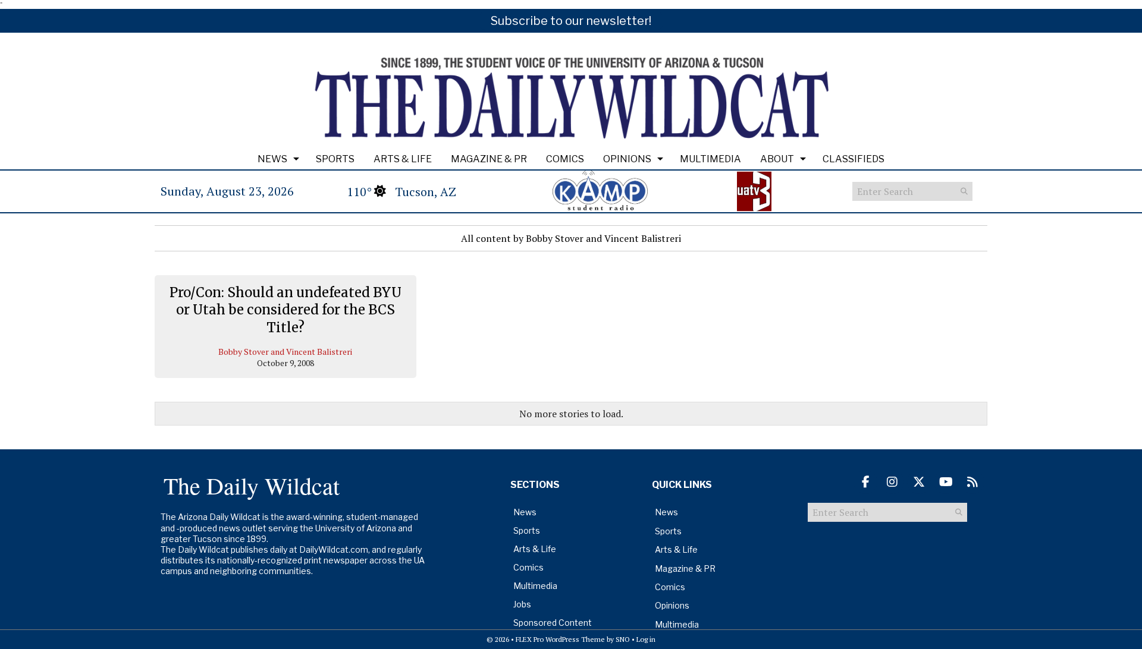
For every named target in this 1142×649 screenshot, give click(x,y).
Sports (335, 159)
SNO (623, 639)
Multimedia (710, 159)
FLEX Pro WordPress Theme (560, 639)
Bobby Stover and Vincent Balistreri (285, 351)
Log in (645, 639)
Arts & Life (403, 159)
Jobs (522, 604)
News (272, 159)
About (777, 159)
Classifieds (853, 159)
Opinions (627, 159)
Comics (565, 159)
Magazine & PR (489, 159)
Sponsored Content (552, 623)
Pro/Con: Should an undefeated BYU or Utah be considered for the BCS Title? (285, 310)
